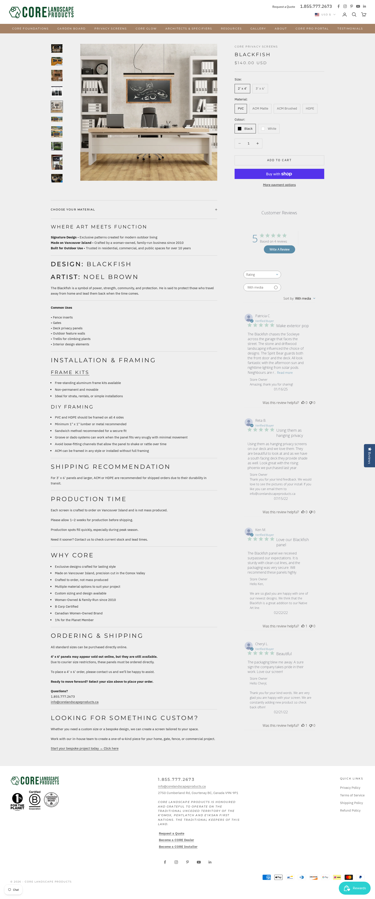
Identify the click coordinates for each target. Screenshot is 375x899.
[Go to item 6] (57, 119)
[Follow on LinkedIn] (364, 6)
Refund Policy (350, 810)
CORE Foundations (30, 28)
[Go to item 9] (57, 162)
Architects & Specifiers (188, 28)
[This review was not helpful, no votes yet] (310, 402)
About (281, 28)
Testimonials (350, 28)
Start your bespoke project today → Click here (84, 748)
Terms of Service (352, 795)
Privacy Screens (110, 28)
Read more (285, 373)
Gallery (258, 28)
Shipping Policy (351, 803)
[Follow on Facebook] (338, 6)
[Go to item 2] (57, 61)
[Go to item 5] (57, 107)
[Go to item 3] (57, 75)
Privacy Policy (350, 788)
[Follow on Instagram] (345, 6)
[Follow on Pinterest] (351, 6)
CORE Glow (146, 28)
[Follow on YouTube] (358, 6)
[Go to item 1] (57, 48)
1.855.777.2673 (316, 6)
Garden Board (71, 28)
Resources (231, 28)
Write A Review (279, 249)
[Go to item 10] (57, 178)
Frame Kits (70, 372)
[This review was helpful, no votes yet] (302, 402)
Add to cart (279, 160)
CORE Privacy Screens (256, 46)
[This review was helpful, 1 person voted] (302, 626)
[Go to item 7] (57, 132)
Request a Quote (283, 7)
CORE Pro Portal (312, 28)
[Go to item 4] (57, 91)
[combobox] (262, 274)
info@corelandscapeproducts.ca (75, 702)
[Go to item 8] (57, 146)
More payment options (279, 185)
